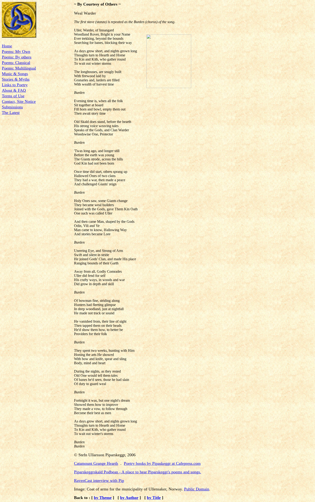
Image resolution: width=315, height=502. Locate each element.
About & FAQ (14, 90)
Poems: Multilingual (19, 68)
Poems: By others (16, 57)
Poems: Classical (16, 62)
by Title (154, 497)
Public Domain (196, 489)
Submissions (12, 107)
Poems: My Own (16, 51)
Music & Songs (15, 73)
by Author (129, 497)
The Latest (11, 112)
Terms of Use (13, 96)
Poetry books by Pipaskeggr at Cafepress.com (162, 463)
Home (7, 46)
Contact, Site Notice (19, 101)
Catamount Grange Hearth (96, 463)
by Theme (103, 497)
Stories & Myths (16, 79)
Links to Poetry (15, 85)
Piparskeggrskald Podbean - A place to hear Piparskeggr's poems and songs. (137, 472)
